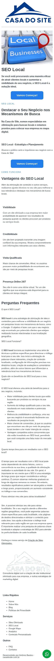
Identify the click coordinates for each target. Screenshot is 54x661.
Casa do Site (12, 121)
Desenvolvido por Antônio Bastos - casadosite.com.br (18, 656)
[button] (27, 27)
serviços (43, 185)
